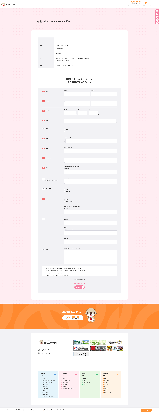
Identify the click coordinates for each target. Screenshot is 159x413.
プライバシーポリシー (42, 410)
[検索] (146, 3)
